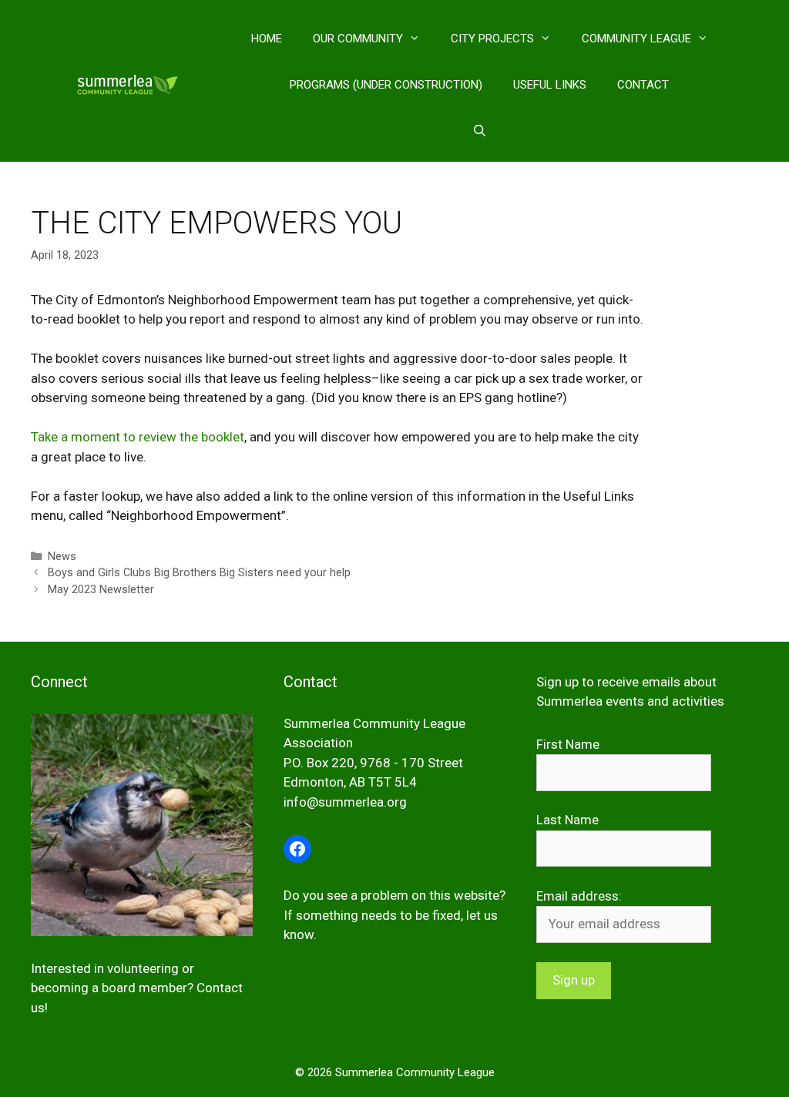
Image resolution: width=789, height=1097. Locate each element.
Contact (643, 85)
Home (266, 38)
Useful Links (549, 85)
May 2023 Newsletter (101, 589)
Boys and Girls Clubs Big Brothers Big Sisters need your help (199, 572)
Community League (636, 38)
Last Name (567, 819)
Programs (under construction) (386, 85)
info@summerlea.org (345, 802)
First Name (567, 744)
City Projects (492, 38)
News (62, 556)
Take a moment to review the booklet (137, 437)
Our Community (358, 38)
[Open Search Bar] (479, 131)
